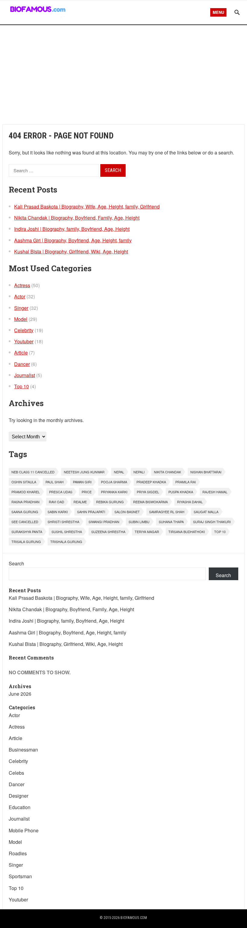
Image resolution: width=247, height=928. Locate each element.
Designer (18, 795)
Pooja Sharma (114, 481)
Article (21, 352)
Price (87, 491)
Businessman (23, 749)
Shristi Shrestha (63, 521)
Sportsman (20, 876)
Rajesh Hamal (214, 491)
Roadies (18, 853)
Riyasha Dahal (190, 501)
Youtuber (23, 341)
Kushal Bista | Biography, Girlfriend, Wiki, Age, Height (71, 251)
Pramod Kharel (25, 491)
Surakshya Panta (26, 531)
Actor (19, 296)
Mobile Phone (24, 830)
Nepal (119, 471)
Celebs (16, 772)
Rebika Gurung (110, 501)
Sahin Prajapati (91, 511)
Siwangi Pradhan (104, 521)
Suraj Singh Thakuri (212, 521)
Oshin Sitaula (23, 481)
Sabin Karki (58, 511)
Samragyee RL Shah (166, 511)
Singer (21, 307)
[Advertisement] (123, 74)
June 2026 (20, 693)
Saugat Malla (206, 511)
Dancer (22, 364)
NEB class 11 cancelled (33, 471)
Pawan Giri (82, 481)
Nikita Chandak (167, 471)
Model (20, 319)
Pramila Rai (185, 481)
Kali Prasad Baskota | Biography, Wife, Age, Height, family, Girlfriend (87, 206)
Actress (22, 285)
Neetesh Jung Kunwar (84, 471)
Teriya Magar (147, 531)
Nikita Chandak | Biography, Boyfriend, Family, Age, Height (76, 217)
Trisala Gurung (26, 541)
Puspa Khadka (180, 491)
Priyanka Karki (114, 491)
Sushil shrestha (67, 531)
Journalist (24, 375)
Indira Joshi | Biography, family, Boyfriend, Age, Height (72, 228)
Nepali (139, 471)
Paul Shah (54, 481)
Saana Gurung (24, 511)
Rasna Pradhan (25, 501)
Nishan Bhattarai (205, 471)
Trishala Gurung (66, 541)
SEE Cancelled (24, 521)
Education (19, 807)
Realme (80, 501)
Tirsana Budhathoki (186, 531)
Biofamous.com (133, 918)
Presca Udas (60, 491)
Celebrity (23, 330)
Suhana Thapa (171, 521)
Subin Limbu (139, 521)
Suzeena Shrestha (108, 531)
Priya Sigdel (148, 491)
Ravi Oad (56, 501)
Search (16, 563)
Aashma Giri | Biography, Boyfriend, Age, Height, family (73, 240)
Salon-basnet (127, 511)
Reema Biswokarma (150, 501)
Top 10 (21, 386)
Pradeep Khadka (151, 481)
